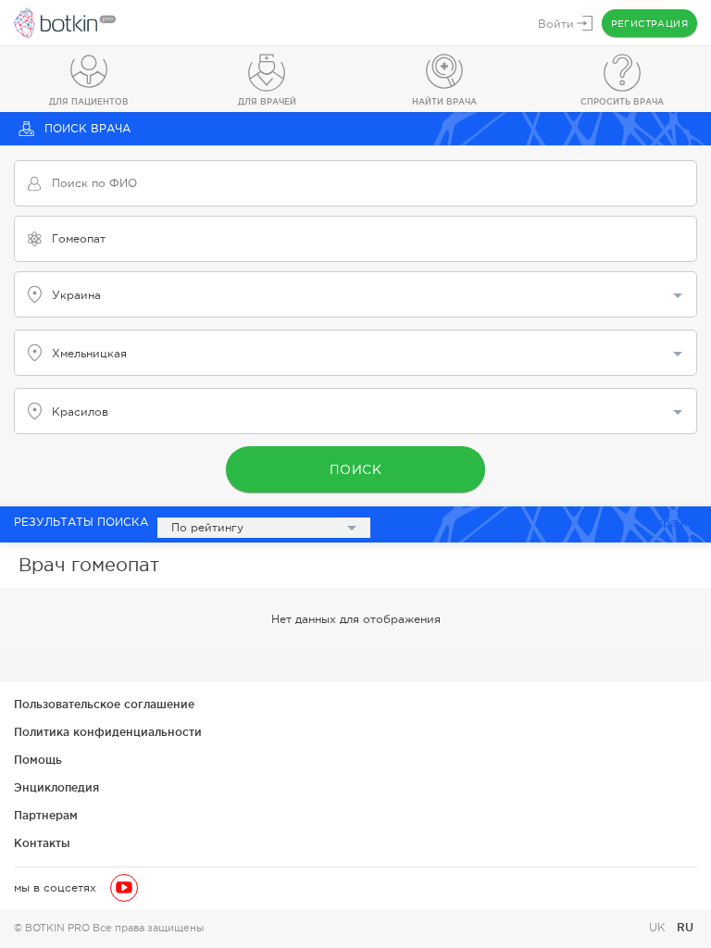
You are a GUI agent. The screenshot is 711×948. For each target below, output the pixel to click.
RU (685, 927)
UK (659, 927)
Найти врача (444, 101)
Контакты (42, 843)
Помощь (38, 760)
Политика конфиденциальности (108, 732)
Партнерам (46, 815)
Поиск (356, 469)
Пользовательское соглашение (104, 704)
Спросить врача (622, 101)
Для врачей (267, 101)
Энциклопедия (56, 787)
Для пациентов (89, 101)
